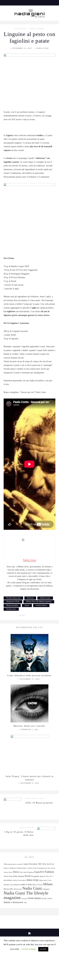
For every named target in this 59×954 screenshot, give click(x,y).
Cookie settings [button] (28, 949)
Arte (44, 864)
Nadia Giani (42, 48)
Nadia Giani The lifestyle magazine (39, 601)
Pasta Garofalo (12, 605)
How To (49, 876)
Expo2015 (39, 872)
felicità (6, 876)
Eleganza (30, 872)
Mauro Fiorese (37, 884)
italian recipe (45, 598)
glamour (43, 876)
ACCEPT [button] (43, 949)
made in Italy (26, 884)
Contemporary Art (43, 868)
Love (49, 880)
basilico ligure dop (13, 598)
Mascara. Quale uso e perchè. (29, 725)
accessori (19, 864)
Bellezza (13, 868)
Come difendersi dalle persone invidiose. (29, 675)
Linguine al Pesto (13, 601)
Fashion (49, 871)
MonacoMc (8, 889)
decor (10, 872)
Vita (25, 902)
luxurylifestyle (15, 884)
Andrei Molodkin (30, 864)
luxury (6, 885)
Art (40, 863)
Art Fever (50, 864)
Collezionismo (21, 868)
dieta (25, 872)
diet (21, 872)
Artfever (7, 868)
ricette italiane (42, 605)
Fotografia (35, 876)
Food (27, 876)
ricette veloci (11, 609)
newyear (24, 898)
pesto (27, 605)
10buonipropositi (10, 864)
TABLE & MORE (36, 28)
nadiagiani (46, 889)
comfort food (31, 868)
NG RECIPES (20, 28)
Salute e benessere (13, 902)
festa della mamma (16, 876)
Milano (48, 884)
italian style (43, 880)
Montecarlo (18, 889)
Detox (16, 871)
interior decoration (19, 880)
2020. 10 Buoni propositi (39, 802)
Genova (30, 598)
